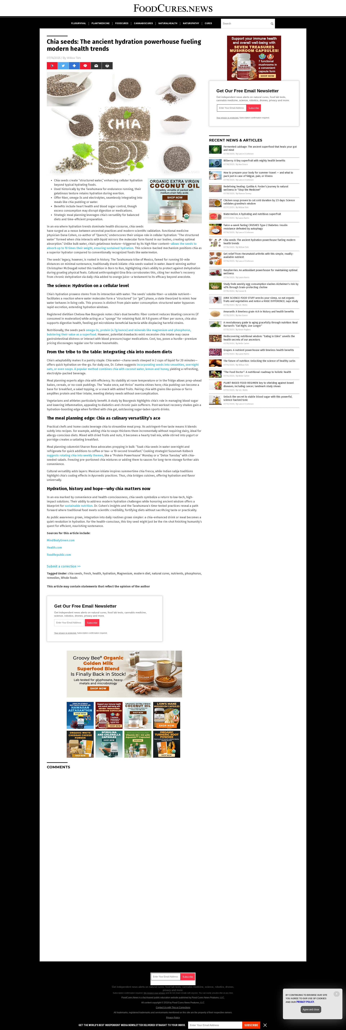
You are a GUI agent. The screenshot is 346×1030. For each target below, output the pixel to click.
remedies (53, 578)
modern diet (142, 573)
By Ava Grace (242, 164)
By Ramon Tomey (243, 193)
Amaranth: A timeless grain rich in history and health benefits (258, 311)
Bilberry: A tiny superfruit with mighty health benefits (254, 160)
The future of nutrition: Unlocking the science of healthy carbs (259, 360)
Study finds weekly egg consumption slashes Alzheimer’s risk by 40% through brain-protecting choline (260, 286)
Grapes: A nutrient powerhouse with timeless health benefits (258, 350)
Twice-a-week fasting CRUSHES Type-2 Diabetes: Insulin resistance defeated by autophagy (255, 227)
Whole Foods (69, 578)
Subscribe (251, 1025)
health (96, 573)
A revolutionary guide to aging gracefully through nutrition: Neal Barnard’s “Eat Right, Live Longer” (260, 324)
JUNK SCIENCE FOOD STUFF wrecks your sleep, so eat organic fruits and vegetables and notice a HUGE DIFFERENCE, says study (260, 299)
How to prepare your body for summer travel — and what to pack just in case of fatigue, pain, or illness (258, 174)
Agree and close (311, 1009)
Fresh (87, 573)
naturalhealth (167, 23)
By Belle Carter (242, 343)
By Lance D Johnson (245, 154)
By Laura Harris (242, 218)
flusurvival (78, 23)
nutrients (177, 573)
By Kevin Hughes (243, 329)
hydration (109, 573)
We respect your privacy (154, 993)
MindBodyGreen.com (61, 540)
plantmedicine (101, 23)
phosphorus (193, 573)
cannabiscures (143, 23)
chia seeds (75, 573)
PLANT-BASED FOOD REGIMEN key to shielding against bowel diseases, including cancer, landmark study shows (258, 384)
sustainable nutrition (79, 506)
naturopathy (191, 23)
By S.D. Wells (241, 305)
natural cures (160, 573)
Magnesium (124, 573)
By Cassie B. (241, 291)
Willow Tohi (74, 58)
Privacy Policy (173, 1017)
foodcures (121, 23)
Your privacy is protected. (65, 633)
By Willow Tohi (242, 207)
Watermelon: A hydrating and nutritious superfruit (252, 214)
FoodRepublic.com (59, 554)
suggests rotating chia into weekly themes (75, 455)
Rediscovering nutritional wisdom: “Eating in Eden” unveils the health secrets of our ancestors (259, 338)
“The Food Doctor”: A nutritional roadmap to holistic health (257, 372)
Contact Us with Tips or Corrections (173, 1007)
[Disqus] (124, 817)
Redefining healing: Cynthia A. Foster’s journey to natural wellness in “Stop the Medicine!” (255, 188)
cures (208, 23)
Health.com (54, 547)
